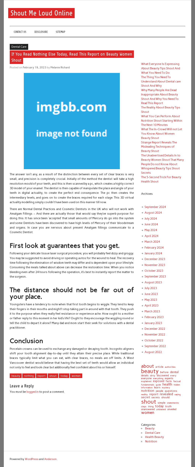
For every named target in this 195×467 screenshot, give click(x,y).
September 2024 (155, 207)
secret (145, 397)
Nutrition (151, 441)
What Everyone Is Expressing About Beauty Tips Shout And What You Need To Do (160, 68)
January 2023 (153, 323)
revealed (166, 394)
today (64, 375)
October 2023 (154, 270)
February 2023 (154, 317)
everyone (146, 378)
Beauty (149, 428)
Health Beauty (154, 437)
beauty (15, 375)
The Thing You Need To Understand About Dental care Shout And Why (161, 81)
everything (158, 378)
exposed (158, 381)
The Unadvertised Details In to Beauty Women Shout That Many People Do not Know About (162, 160)
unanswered (148, 409)
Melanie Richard (60, 67)
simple (161, 403)
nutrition (147, 390)
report (42, 375)
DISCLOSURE (41, 32)
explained (146, 381)
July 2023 (151, 288)
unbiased (161, 409)
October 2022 (154, 340)
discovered (163, 375)
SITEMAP (60, 32)
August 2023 (153, 282)
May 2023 (151, 299)
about (147, 366)
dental (174, 371)
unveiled (171, 409)
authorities (170, 367)
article (159, 367)
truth (168, 406)
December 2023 (155, 259)
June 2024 (151, 224)
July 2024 (151, 218)
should (165, 397)
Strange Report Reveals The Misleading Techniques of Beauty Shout (159, 147)
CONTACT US (20, 32)
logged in (32, 391)
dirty (152, 376)
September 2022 (155, 346)
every (173, 376)
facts (169, 381)
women (76, 375)
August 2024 (153, 212)
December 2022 (155, 328)
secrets (155, 397)
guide (158, 385)
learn (157, 387)
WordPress (31, 459)
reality (144, 394)
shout (53, 375)
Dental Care (18, 46)
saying (177, 394)
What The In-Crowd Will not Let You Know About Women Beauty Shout (161, 134)
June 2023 (151, 294)
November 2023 (155, 265)
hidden (177, 385)
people (159, 391)
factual (177, 381)
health (167, 384)
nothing (29, 375)
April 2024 (151, 236)
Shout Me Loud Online (41, 13)
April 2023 (151, 305)
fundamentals (147, 385)
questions (171, 390)
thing (150, 407)
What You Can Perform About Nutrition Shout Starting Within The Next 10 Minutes (161, 121)
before (164, 372)
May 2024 (151, 230)
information (147, 388)
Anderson (50, 459)
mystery (166, 388)
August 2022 (153, 352)
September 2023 (155, 276)
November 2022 (155, 334)
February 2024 (154, 247)
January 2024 (153, 253)
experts (169, 378)
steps (143, 407)
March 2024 (152, 241)
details (145, 375)
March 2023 (152, 311)
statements (173, 403)
